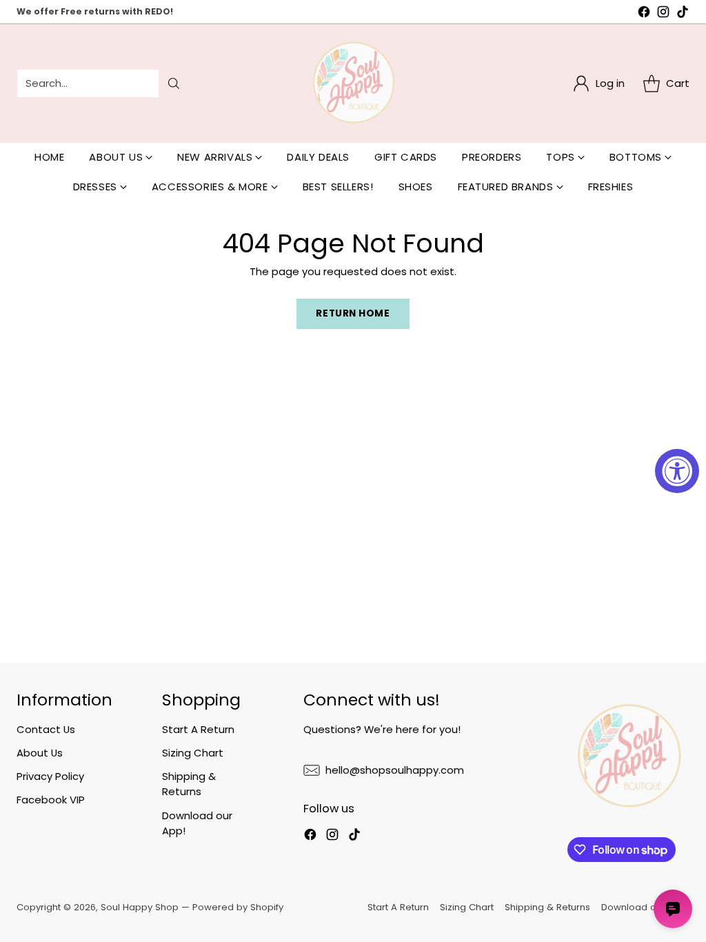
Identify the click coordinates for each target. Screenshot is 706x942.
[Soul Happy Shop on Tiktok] (682, 14)
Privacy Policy (50, 776)
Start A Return (198, 729)
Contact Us (46, 729)
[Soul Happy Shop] (353, 83)
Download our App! (645, 907)
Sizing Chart (192, 752)
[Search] (174, 83)
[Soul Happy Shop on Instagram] (663, 14)
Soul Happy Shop (140, 907)
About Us (40, 752)
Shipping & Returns (189, 784)
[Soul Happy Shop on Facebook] (644, 14)
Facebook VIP (51, 799)
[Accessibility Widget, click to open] (677, 471)
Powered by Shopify (237, 907)
